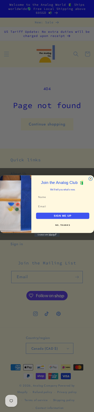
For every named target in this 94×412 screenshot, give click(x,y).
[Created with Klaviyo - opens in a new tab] (47, 235)
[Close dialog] (90, 179)
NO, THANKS (62, 225)
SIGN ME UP (63, 215)
